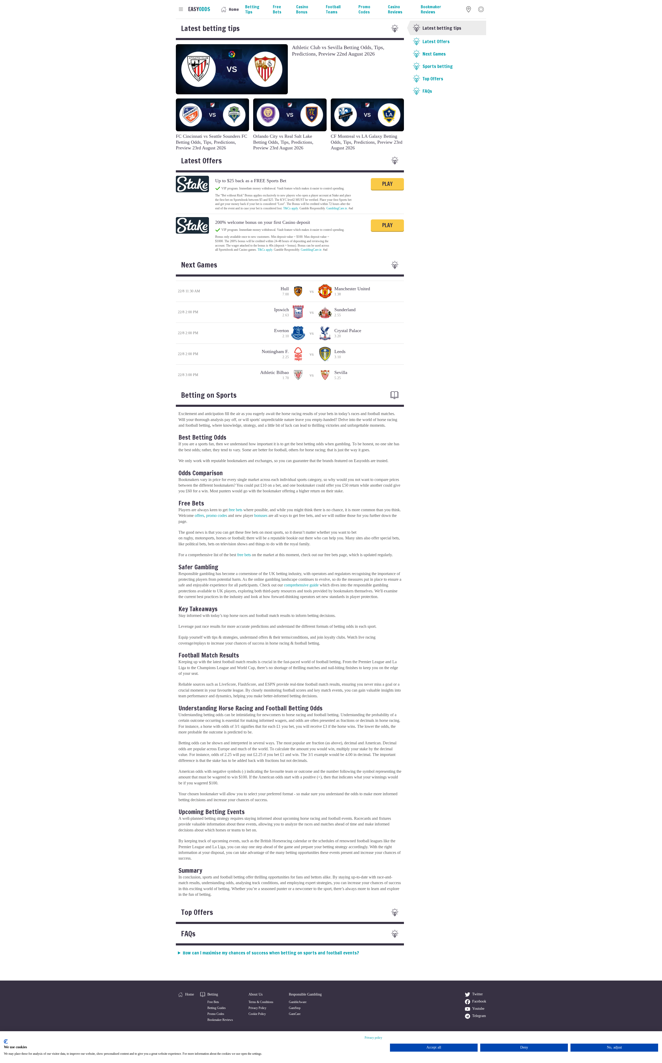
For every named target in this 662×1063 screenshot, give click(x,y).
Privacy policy (373, 1037)
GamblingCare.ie (336, 208)
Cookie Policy (257, 1014)
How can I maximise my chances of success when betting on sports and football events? (271, 952)
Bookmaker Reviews (220, 1020)
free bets (235, 510)
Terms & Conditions (261, 1002)
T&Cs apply (290, 208)
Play (387, 184)
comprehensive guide (301, 585)
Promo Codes (215, 1014)
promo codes (216, 515)
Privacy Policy (257, 1008)
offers (199, 515)
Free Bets (213, 1002)
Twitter (477, 994)
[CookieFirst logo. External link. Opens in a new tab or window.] (6, 1041)
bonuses (260, 515)
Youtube (478, 1009)
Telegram (479, 1016)
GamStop (294, 1008)
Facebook (479, 1001)
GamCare (294, 1014)
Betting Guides (216, 1008)
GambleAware (297, 1002)
